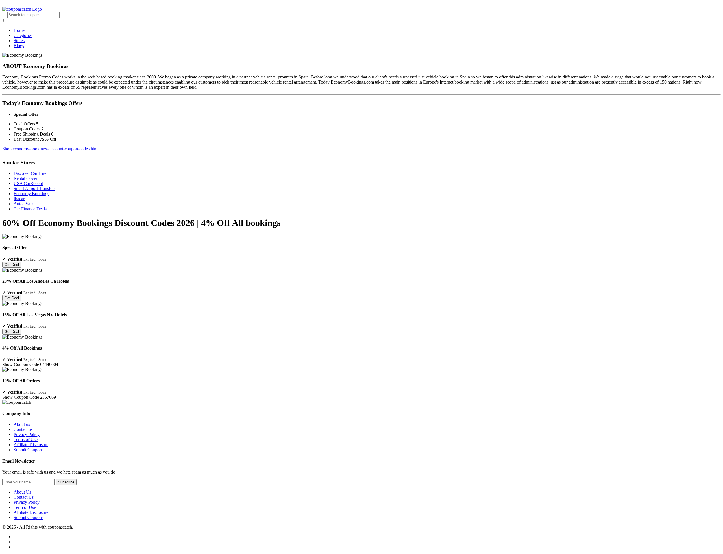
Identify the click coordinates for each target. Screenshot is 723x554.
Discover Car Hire (30, 173)
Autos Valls (24, 203)
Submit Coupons (28, 449)
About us (22, 424)
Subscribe (66, 482)
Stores (19, 40)
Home (19, 30)
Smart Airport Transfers (34, 188)
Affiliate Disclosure (31, 444)
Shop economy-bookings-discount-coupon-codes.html (50, 148)
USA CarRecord (28, 183)
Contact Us (24, 497)
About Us (22, 492)
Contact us (23, 429)
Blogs (19, 45)
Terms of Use (26, 439)
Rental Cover (25, 178)
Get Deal (12, 265)
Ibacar (19, 198)
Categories (23, 35)
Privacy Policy (27, 434)
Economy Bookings (31, 193)
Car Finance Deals (30, 208)
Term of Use (25, 507)
